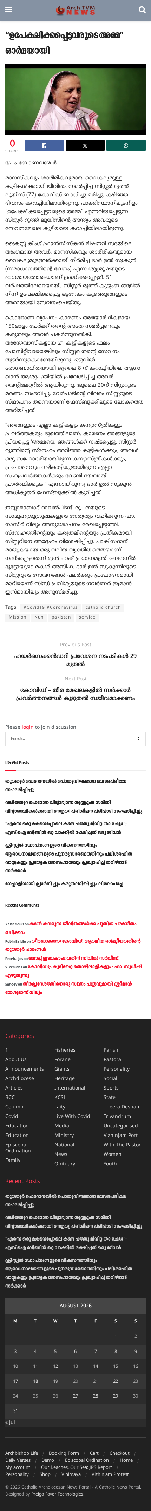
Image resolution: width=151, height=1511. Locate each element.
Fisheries (65, 1050)
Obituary (64, 1164)
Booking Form (64, 1454)
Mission (17, 617)
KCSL (60, 1098)
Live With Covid (72, 1117)
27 (75, 1396)
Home (126, 1461)
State (110, 1098)
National (64, 1145)
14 (95, 1366)
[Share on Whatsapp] (126, 145)
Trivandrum (117, 1117)
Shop (45, 1475)
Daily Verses (18, 1461)
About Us (16, 1060)
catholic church (103, 607)
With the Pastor (122, 1145)
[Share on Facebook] (44, 145)
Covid (11, 1117)
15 (115, 1366)
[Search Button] (142, 10)
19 (55, 1382)
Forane (62, 1060)
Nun (39, 617)
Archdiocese (19, 1079)
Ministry (64, 1136)
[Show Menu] (8, 10)
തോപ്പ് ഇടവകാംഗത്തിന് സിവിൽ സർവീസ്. (73, 958)
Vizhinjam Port (121, 1136)
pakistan (61, 617)
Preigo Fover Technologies (57, 1494)
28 (95, 1396)
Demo (47, 1461)
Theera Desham (122, 1107)
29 (115, 1396)
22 (115, 1382)
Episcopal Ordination (18, 1148)
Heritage (64, 1079)
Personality (117, 1069)
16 (135, 1366)
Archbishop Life (21, 1454)
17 (15, 1382)
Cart (94, 1454)
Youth (110, 1164)
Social (110, 1079)
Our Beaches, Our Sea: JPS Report (76, 1468)
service (87, 617)
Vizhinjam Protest (110, 1475)
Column (14, 1107)
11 (35, 1366)
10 (15, 1366)
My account (17, 1468)
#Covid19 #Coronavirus (51, 607)
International (69, 1088)
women (113, 1155)
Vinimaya (71, 1475)
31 (15, 1411)
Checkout (120, 1454)
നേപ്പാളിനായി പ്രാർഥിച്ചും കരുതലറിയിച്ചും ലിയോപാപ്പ (64, 884)
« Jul (10, 1423)
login (28, 728)
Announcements (24, 1069)
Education (17, 1126)
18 (35, 1382)
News (60, 1155)
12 (55, 1366)
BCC (10, 1098)
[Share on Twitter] (85, 145)
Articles (14, 1088)
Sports (111, 1088)
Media (61, 1126)
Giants (62, 1069)
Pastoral (113, 1060)
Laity (59, 1107)
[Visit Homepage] (75, 10)
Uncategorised (121, 1126)
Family (12, 1161)
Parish (111, 1050)
